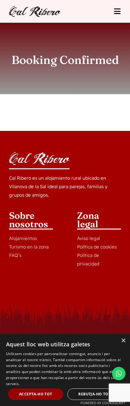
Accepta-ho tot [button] (35, 394)
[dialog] (65, 370)
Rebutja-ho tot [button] (94, 394)
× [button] (123, 340)
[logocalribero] (34, 8)
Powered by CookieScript (102, 403)
